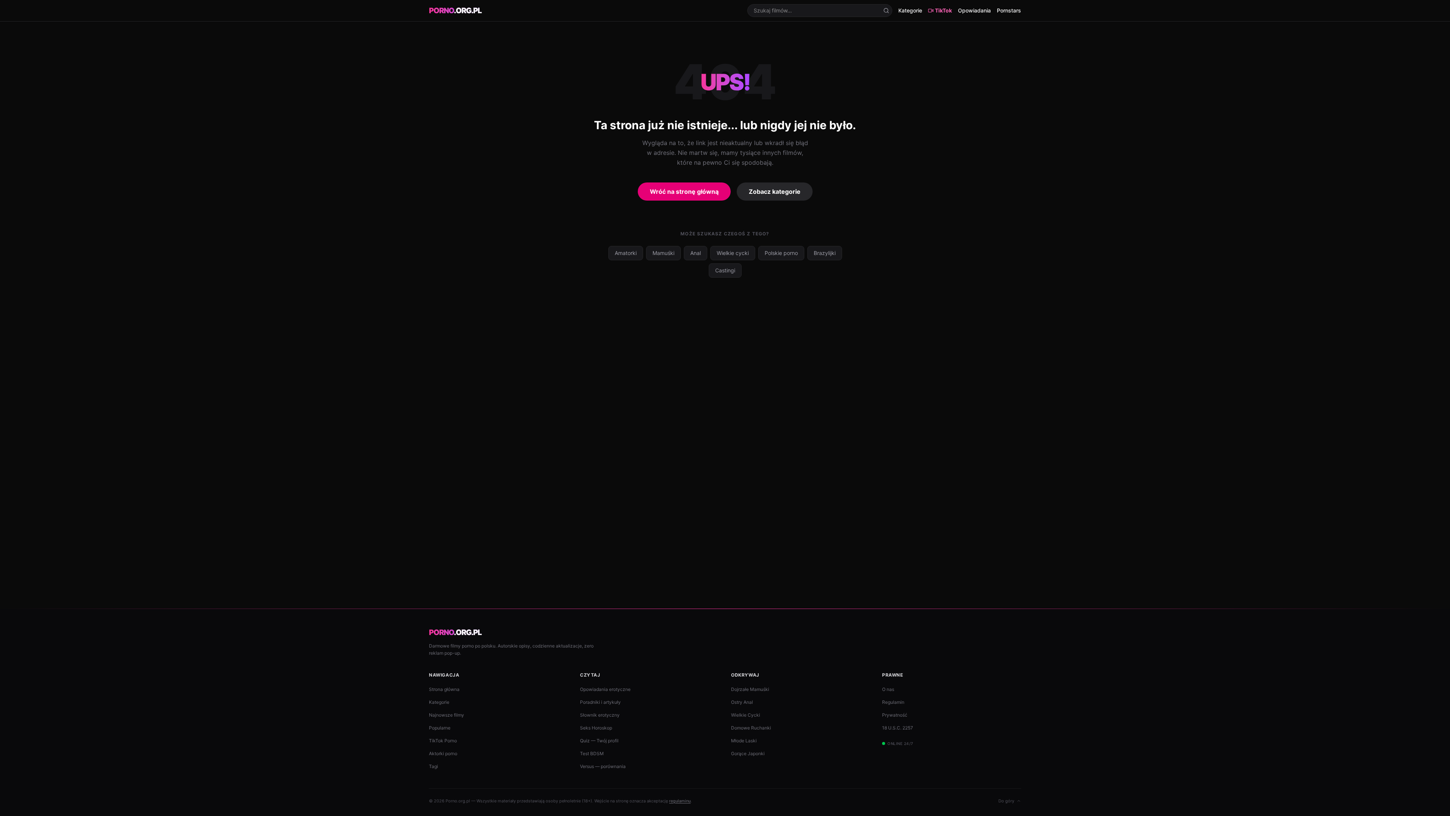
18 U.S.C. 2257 (897, 728)
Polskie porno (781, 253)
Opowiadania (974, 10)
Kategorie (910, 10)
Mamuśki (663, 253)
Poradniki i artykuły (600, 702)
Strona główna (444, 689)
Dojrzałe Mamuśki (750, 689)
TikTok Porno (443, 740)
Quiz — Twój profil (599, 740)
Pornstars (1009, 10)
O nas (888, 689)
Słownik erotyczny (600, 715)
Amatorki (626, 253)
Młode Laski (744, 740)
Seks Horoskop (596, 728)
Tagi (433, 766)
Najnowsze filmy (446, 715)
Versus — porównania (603, 766)
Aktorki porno (443, 753)
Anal (695, 253)
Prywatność (894, 715)
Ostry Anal (742, 702)
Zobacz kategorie (775, 191)
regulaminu (680, 801)
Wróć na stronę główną (684, 191)
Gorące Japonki (748, 753)
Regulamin (893, 702)
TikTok (943, 10)
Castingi (725, 270)
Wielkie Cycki (745, 715)
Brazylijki (825, 253)
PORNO (455, 10)
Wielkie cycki (733, 253)
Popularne (439, 728)
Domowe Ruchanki (751, 728)
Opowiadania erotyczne (605, 689)
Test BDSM (592, 753)
